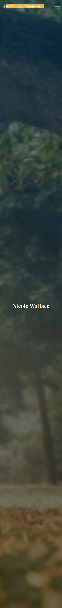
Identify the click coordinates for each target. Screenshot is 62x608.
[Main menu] (57, 6)
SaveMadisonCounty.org (23, 6)
